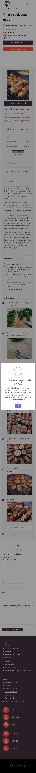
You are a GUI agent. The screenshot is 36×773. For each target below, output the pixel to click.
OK (18, 405)
